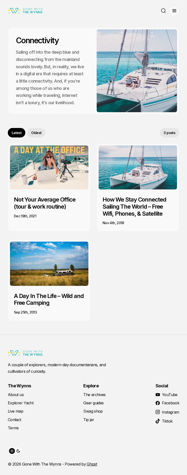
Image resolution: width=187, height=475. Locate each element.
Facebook (170, 402)
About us (16, 394)
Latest (16, 133)
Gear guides (93, 402)
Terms (13, 427)
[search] (163, 10)
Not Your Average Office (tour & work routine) (44, 203)
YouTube (170, 394)
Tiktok (167, 421)
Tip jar (88, 419)
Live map (15, 411)
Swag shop (93, 411)
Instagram (170, 412)
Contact (14, 419)
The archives (94, 394)
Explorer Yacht (20, 402)
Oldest (36, 133)
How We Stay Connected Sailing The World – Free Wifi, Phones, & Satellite (134, 206)
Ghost (92, 464)
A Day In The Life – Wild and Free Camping (49, 299)
